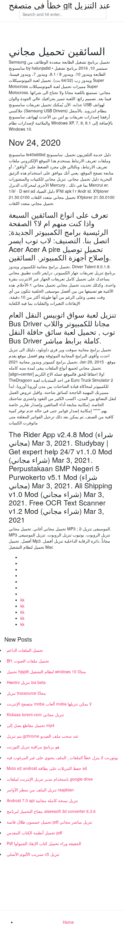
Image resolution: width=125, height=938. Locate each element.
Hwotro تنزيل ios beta (26, 682)
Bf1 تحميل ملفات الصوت (28, 661)
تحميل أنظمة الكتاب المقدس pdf (34, 833)
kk (22, 600)
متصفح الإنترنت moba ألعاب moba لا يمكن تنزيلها (49, 704)
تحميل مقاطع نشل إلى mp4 (30, 725)
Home (68, 922)
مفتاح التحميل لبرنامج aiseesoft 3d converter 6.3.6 (51, 811)
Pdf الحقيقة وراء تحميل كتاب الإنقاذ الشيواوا (44, 843)
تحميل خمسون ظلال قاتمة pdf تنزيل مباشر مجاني (49, 822)
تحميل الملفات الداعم (25, 650)
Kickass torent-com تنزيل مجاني (35, 714)
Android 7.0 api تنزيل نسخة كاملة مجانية (42, 800)
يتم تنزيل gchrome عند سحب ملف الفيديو (42, 736)
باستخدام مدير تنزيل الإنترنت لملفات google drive (50, 779)
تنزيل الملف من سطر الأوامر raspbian (40, 790)
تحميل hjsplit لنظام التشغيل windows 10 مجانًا (46, 671)
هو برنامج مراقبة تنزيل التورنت (33, 747)
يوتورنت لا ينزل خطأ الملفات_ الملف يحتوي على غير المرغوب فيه (62, 757)
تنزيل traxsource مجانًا (26, 693)
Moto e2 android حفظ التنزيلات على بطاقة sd (47, 768)
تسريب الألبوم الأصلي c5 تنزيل (33, 854)
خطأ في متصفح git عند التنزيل (60, 4)
